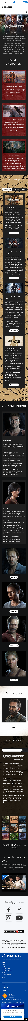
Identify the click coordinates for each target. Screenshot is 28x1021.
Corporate (4, 972)
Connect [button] (4, 990)
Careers (3, 966)
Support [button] (4, 984)
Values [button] (4, 981)
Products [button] (4, 977)
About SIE (4, 964)
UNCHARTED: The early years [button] (20, 189)
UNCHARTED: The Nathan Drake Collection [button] (12, 750)
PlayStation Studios (6, 968)
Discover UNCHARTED (7, 12)
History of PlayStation (6, 974)
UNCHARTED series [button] (7, 189)
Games (16, 12)
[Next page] (26, 12)
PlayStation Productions (7, 970)
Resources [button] (5, 987)
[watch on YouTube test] (23, 890)
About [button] (3, 962)
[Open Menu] (2, 2)
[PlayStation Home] (14, 2)
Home (3, 959)
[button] (14, 577)
